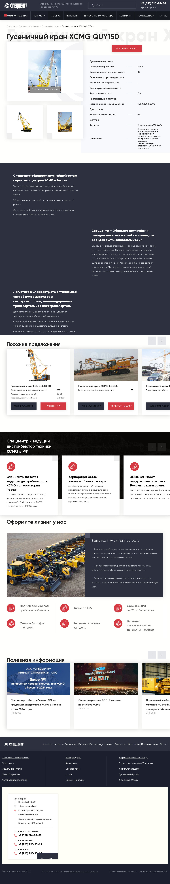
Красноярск (147, 7)
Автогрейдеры (73, 757)
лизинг (23, 406)
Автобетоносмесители (14, 780)
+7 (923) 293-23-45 (30, 853)
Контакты (125, 15)
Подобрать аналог (126, 48)
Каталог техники (17, 15)
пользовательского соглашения (82, 871)
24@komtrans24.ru (27, 806)
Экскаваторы (73, 768)
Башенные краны (75, 780)
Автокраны (71, 763)
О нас (163, 15)
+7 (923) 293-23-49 (30, 844)
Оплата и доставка (101, 744)
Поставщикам (145, 15)
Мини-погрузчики (11, 774)
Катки (69, 774)
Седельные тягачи (12, 768)
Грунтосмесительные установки (136, 763)
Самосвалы (8, 763)
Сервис (55, 15)
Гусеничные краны (129, 774)
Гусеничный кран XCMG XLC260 (31, 386)
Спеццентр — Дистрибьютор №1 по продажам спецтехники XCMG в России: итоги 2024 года (36, 704)
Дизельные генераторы (98, 15)
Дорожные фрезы (128, 780)
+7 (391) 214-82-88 (153, 3)
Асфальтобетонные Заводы (133, 757)
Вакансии (72, 15)
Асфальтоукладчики (129, 768)
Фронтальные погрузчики (15, 757)
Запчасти (39, 15)
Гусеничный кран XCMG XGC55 (98, 386)
